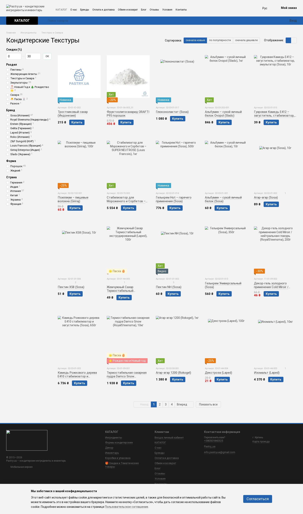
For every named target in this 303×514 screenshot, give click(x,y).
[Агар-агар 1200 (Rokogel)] (177, 337)
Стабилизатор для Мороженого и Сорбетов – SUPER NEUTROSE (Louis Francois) (126, 203)
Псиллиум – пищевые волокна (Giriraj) (73, 199)
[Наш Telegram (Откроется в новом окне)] (204, 9)
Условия (167, 9)
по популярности (220, 40)
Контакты (181, 9)
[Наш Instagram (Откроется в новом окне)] (193, 9)
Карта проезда (261, 441)
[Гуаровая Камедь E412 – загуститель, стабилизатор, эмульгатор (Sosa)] (275, 76)
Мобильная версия (21, 467)
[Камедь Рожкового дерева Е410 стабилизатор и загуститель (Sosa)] (79, 337)
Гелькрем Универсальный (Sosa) (223, 285)
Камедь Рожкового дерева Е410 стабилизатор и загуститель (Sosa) (77, 376)
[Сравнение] (271, 21)
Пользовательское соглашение (126, 506)
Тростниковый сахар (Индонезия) (73, 113)
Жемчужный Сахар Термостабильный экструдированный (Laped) (126, 290)
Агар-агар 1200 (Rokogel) (173, 373)
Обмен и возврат (128, 9)
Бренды (84, 9)
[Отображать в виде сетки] (288, 40)
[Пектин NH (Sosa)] (177, 248)
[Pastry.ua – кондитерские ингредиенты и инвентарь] (26, 440)
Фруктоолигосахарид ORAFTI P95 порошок (128, 113)
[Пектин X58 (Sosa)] (79, 248)
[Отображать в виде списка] (294, 40)
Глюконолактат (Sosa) (172, 112)
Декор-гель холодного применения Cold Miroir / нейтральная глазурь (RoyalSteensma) (271, 288)
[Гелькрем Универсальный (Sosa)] (226, 248)
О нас (73, 9)
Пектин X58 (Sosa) (71, 287)
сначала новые (195, 40)
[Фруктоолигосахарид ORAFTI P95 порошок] (128, 76)
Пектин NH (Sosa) (168, 287)
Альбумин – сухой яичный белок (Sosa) (223, 199)
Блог (143, 9)
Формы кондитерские (119, 442)
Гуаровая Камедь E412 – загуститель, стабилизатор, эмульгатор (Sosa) (274, 115)
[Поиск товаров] (44, 20)
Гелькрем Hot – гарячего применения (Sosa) (173, 199)
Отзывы (154, 9)
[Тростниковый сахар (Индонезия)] (79, 76)
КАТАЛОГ (61, 9)
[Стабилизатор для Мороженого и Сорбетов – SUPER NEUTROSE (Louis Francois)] (128, 162)
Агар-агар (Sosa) (266, 197)
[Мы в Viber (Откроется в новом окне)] (216, 9)
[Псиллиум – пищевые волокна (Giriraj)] (79, 162)
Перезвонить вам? (214, 437)
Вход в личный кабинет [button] (169, 437)
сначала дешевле (246, 40)
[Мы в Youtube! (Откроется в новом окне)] (210, 9)
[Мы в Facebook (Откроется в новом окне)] (199, 9)
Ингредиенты (113, 437)
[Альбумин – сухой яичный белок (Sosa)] (226, 162)
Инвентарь (112, 452)
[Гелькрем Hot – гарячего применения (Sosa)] (177, 162)
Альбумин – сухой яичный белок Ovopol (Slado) (223, 113)
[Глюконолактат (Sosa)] (177, 76)
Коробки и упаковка (117, 458)
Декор (109, 447)
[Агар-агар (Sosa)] (275, 162)
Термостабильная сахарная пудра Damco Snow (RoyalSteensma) (127, 376)
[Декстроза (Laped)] (226, 337)
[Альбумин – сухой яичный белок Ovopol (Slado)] (226, 76)
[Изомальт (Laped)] (275, 337)
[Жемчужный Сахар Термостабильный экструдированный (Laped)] (128, 248)
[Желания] (278, 21)
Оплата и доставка (103, 9)
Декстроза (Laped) (218, 373)
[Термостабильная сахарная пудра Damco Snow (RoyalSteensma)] (128, 337)
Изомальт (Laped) (267, 373)
